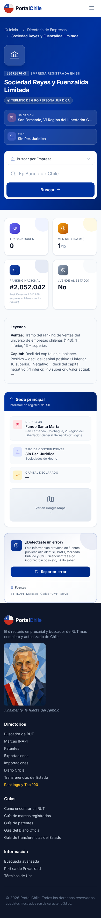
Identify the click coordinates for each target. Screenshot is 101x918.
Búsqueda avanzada (21, 861)
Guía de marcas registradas (27, 815)
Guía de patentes (18, 823)
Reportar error (53, 571)
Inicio (13, 29)
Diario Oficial (14, 770)
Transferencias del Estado (26, 777)
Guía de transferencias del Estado (32, 837)
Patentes (11, 748)
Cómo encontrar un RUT (24, 808)
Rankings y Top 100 (21, 784)
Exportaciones (16, 755)
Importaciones (16, 763)
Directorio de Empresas (47, 29)
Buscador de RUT (19, 734)
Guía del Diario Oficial (22, 830)
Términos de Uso (18, 875)
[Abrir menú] (91, 8)
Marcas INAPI (16, 741)
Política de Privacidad (22, 868)
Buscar (47, 189)
